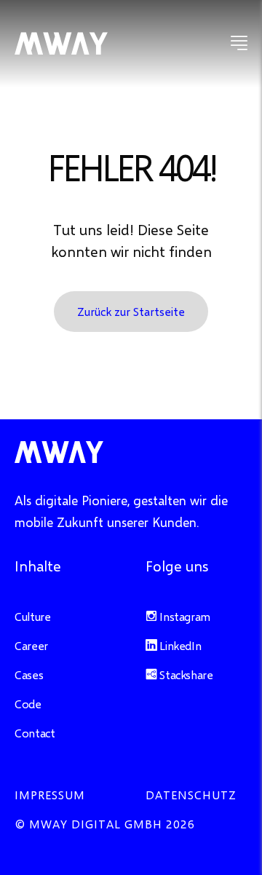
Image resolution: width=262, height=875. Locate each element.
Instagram (183, 616)
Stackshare (185, 674)
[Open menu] (238, 43)
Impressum (50, 794)
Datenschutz (191, 794)
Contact (35, 733)
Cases (29, 674)
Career (31, 645)
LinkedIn (179, 645)
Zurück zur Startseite (131, 311)
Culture (32, 616)
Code (28, 703)
